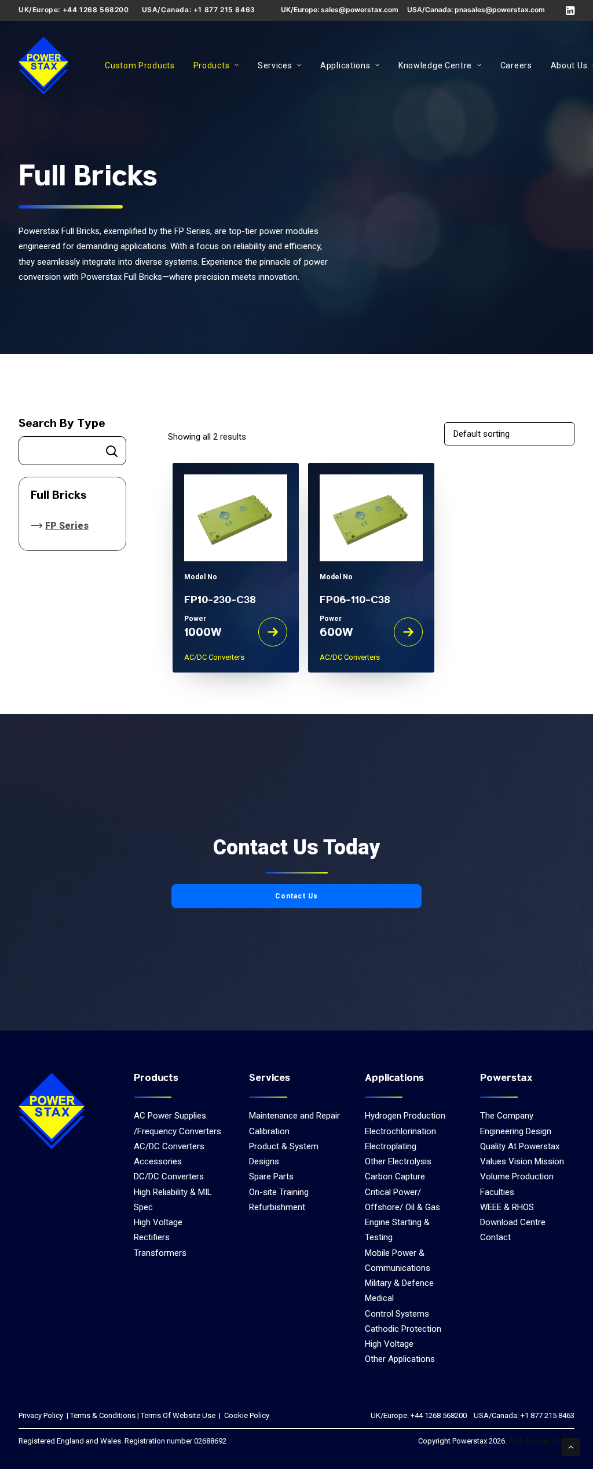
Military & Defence (399, 1283)
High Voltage (158, 1222)
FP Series (67, 525)
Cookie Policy (245, 1415)
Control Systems (397, 1314)
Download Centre (513, 1222)
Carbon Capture (395, 1176)
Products (211, 65)
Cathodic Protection (403, 1329)
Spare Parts (271, 1176)
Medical (379, 1298)
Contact (495, 1237)
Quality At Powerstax (519, 1146)
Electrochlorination (400, 1131)
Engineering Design (515, 1131)
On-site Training (279, 1192)
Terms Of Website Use (178, 1415)
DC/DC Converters (169, 1176)
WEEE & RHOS (507, 1207)
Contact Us (297, 896)
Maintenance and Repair (294, 1115)
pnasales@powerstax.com (500, 9)
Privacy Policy (41, 1415)
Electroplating (390, 1146)
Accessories (158, 1161)
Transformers (160, 1253)
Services (275, 65)
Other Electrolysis (398, 1161)
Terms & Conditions (103, 1415)
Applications (345, 65)
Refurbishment (277, 1207)
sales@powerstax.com (359, 9)
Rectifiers (152, 1237)
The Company (506, 1115)
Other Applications (400, 1359)
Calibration (269, 1131)
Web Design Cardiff (541, 1441)
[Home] (52, 1111)
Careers (516, 65)
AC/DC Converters (169, 1146)
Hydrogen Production (405, 1115)
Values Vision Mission (522, 1161)
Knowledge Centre (435, 65)
